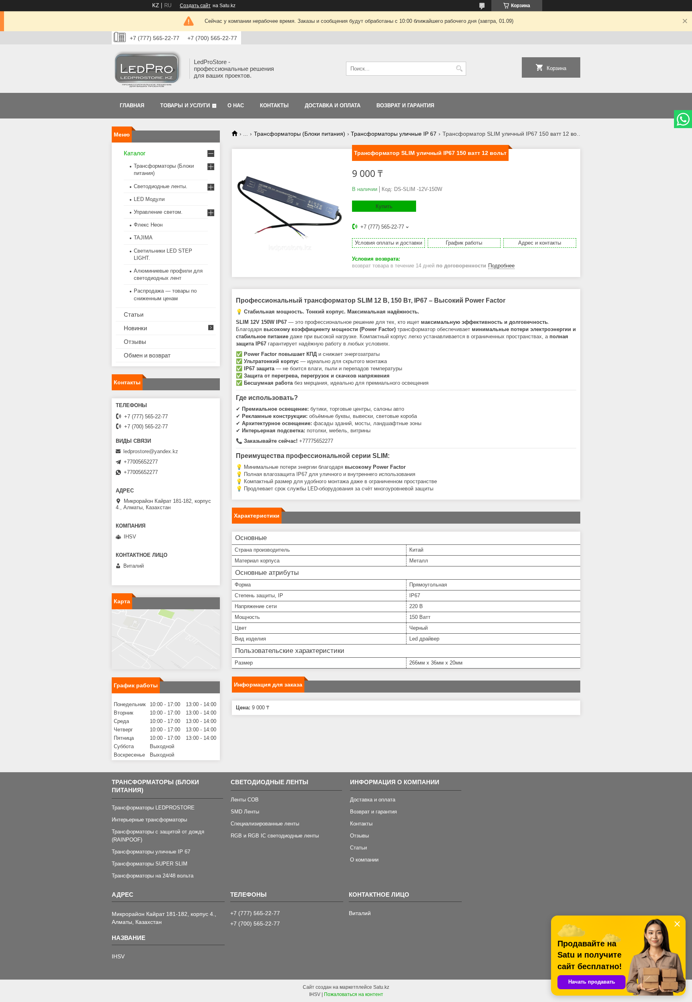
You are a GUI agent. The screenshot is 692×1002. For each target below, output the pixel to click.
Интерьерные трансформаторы (149, 820)
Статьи (133, 314)
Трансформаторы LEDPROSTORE (153, 808)
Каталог (134, 153)
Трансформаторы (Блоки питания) (299, 134)
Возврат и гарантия (405, 105)
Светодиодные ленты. (160, 186)
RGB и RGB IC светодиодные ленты (275, 836)
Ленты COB (245, 800)
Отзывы (135, 341)
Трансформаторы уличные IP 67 (394, 134)
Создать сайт (195, 5)
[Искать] (459, 69)
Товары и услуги (185, 105)
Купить (384, 206)
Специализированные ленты (265, 824)
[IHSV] (148, 68)
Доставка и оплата (332, 105)
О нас (235, 105)
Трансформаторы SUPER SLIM (149, 864)
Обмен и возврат (147, 355)
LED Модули (149, 199)
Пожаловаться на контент (353, 994)
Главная (132, 105)
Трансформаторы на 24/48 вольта (152, 876)
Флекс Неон (148, 225)
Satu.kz (381, 987)
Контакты (274, 105)
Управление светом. (158, 212)
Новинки (135, 328)
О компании (364, 860)
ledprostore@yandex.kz (150, 451)
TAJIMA (143, 238)
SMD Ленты (245, 812)
